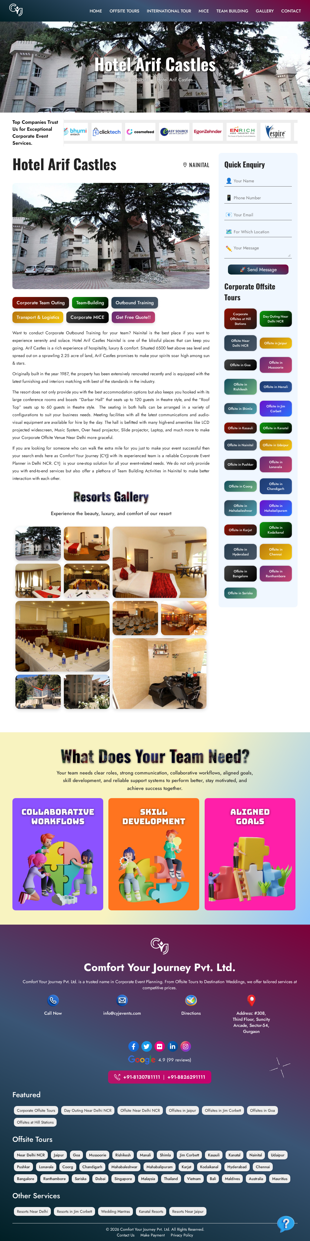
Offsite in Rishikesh (240, 387)
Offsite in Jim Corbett (275, 408)
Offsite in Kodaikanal (276, 530)
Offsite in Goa (240, 365)
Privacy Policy (182, 1235)
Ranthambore (54, 1179)
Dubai (100, 1179)
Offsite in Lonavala (275, 464)
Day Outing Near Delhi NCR (275, 319)
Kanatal (234, 1155)
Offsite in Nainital (240, 445)
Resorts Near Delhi (32, 1211)
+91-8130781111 (141, 1077)
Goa (76, 1155)
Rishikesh (123, 1155)
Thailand (171, 1179)
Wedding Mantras (115, 1211)
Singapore (123, 1179)
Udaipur (278, 1155)
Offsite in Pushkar (240, 464)
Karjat (186, 1167)
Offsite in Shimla (240, 408)
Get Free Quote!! (133, 317)
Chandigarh (92, 1167)
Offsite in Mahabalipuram (275, 508)
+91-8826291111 (186, 1077)
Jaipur (59, 1155)
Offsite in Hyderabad (240, 552)
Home (96, 11)
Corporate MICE (87, 317)
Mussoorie (97, 1155)
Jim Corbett (189, 1155)
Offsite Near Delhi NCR (240, 343)
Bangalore (25, 1179)
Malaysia (148, 1179)
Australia (256, 1179)
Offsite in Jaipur (275, 343)
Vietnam (194, 1179)
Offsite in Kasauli (240, 428)
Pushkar (23, 1167)
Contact (291, 11)
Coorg (67, 1167)
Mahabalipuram (160, 1167)
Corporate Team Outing (41, 302)
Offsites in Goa (262, 1110)
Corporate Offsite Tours (36, 1110)
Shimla (165, 1155)
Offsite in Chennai (275, 552)
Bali (213, 1179)
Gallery (265, 11)
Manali (145, 1155)
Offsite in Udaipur (276, 445)
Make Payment (152, 1235)
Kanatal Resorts (151, 1211)
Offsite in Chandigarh (275, 486)
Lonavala (46, 1167)
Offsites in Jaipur (182, 1110)
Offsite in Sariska (240, 593)
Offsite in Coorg (240, 486)
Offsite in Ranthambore (275, 573)
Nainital (142, 79)
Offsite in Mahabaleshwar (240, 508)
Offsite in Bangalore (240, 573)
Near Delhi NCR (31, 1155)
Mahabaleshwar (124, 1167)
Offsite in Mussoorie (275, 365)
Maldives (232, 1179)
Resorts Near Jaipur (187, 1211)
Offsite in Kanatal (276, 428)
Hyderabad (237, 1167)
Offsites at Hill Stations (35, 1122)
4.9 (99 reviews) (174, 1060)
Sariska (80, 1179)
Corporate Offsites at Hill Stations (240, 319)
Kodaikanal (209, 1167)
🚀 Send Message (258, 269)
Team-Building (90, 302)
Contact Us (125, 1235)
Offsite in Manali (276, 386)
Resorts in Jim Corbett (74, 1211)
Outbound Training (135, 302)
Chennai (263, 1167)
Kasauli (213, 1155)
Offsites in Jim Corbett (223, 1110)
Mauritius (279, 1179)
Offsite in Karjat (240, 530)
